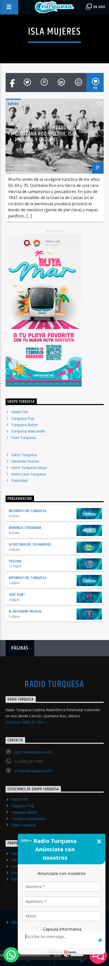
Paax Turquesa (23, 437)
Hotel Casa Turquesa (28, 474)
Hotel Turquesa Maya (29, 467)
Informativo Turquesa (27, 511)
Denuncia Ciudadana (25, 528)
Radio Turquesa (54, 684)
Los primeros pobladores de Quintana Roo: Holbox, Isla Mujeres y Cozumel (48, 133)
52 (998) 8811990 (28, 761)
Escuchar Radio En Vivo (25, 722)
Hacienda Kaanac (25, 461)
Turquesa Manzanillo (28, 431)
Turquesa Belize (24, 424)
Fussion (15, 561)
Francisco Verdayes (22, 165)
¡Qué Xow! (17, 594)
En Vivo (99, 7)
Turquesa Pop (22, 418)
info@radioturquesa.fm (33, 770)
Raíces (13, 103)
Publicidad (19, 480)
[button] (11, 954)
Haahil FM (19, 411)
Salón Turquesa (24, 454)
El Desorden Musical (25, 611)
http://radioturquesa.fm (33, 752)
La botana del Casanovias (30, 544)
